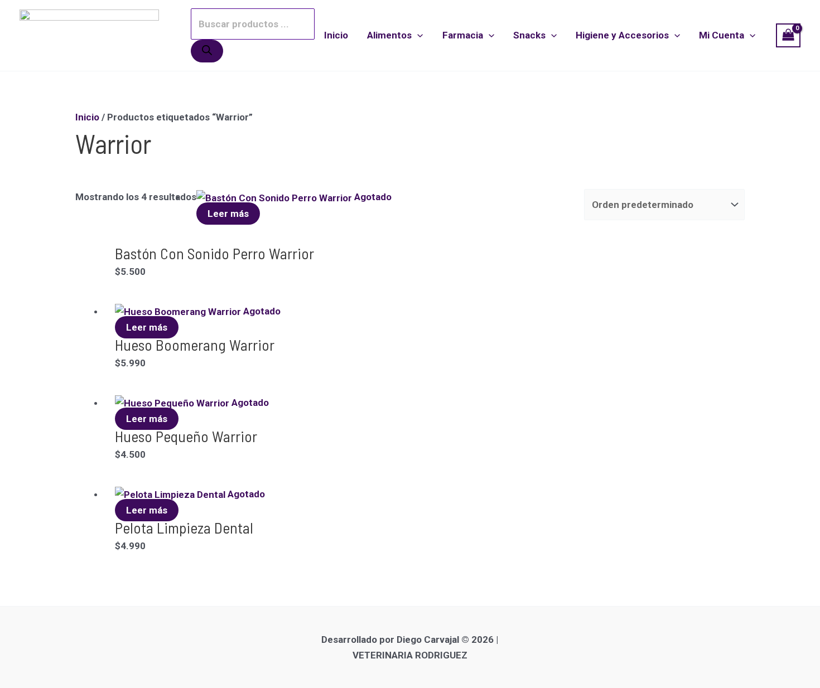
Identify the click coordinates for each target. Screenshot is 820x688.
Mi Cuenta (721, 35)
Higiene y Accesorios (622, 35)
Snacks (529, 35)
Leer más (228, 213)
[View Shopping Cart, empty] (788, 35)
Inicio (336, 35)
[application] (417, 35)
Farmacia (462, 35)
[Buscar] (207, 51)
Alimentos (389, 35)
